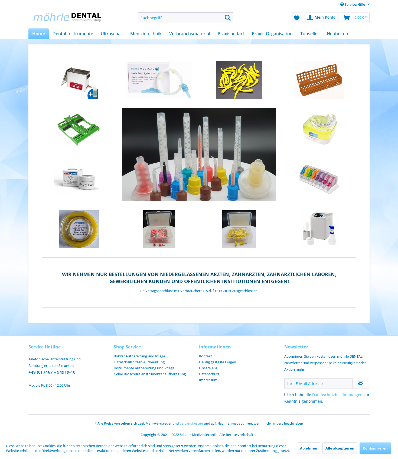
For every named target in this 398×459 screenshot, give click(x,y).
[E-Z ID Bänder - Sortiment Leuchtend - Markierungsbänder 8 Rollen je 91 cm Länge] (319, 179)
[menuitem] (185, 17)
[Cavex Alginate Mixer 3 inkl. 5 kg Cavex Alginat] (319, 229)
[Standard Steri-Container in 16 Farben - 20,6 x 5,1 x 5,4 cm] (319, 80)
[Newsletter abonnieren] (360, 383)
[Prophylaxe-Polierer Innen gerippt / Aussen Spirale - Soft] (239, 229)
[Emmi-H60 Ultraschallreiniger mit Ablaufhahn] (79, 80)
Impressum (208, 379)
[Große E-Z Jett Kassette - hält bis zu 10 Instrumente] (79, 129)
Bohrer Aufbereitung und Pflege (139, 356)
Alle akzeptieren (339, 448)
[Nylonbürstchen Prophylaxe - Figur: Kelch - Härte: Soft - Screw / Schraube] (159, 229)
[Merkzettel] (296, 17)
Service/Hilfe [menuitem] (355, 4)
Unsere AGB (208, 368)
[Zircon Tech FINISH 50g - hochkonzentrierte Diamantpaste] (79, 179)
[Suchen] (227, 17)
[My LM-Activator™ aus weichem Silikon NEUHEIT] (319, 129)
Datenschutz (209, 373)
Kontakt (205, 356)
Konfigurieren (375, 448)
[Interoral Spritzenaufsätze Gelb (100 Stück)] (239, 80)
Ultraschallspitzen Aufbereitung (139, 362)
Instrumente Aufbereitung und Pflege (144, 368)
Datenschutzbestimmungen (337, 394)
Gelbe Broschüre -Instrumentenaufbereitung (150, 373)
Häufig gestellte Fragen (217, 362)
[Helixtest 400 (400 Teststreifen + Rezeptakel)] (159, 80)
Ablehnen (308, 448)
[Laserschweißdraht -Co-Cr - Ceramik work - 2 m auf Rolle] (79, 229)
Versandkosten (191, 423)
